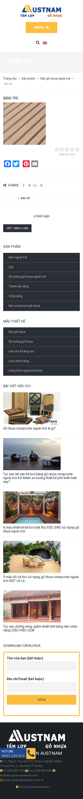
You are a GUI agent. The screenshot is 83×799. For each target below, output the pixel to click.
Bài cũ (25, 198)
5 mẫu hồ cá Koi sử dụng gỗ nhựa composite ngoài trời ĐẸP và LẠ (41, 579)
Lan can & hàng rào (21, 351)
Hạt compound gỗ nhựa (24, 305)
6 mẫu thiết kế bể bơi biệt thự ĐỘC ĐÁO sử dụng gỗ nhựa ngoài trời (41, 529)
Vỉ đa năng (16, 296)
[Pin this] (41, 185)
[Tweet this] (29, 185)
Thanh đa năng (19, 286)
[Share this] (23, 185)
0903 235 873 (13, 756)
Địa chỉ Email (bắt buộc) (25, 679)
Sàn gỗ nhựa (17, 331)
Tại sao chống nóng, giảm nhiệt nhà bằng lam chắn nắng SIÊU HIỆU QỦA (40, 628)
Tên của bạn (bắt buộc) (25, 658)
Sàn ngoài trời (18, 257)
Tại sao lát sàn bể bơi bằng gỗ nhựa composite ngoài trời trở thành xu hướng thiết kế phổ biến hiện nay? (40, 478)
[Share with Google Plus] (35, 185)
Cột (11, 267)
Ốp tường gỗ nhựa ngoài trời (27, 276)
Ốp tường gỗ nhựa (21, 341)
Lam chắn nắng (19, 361)
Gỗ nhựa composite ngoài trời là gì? (29, 428)
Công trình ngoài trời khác (26, 370)
